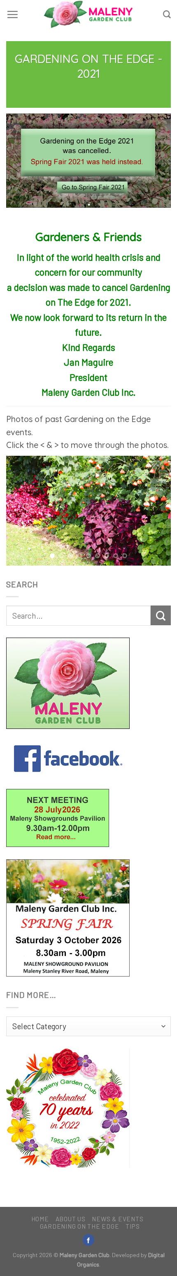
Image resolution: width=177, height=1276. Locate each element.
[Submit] (161, 615)
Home (40, 1219)
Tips (133, 1226)
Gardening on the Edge (79, 1226)
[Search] (167, 14)
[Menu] (12, 14)
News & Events (117, 1219)
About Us (71, 1219)
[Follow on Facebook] (88, 1240)
